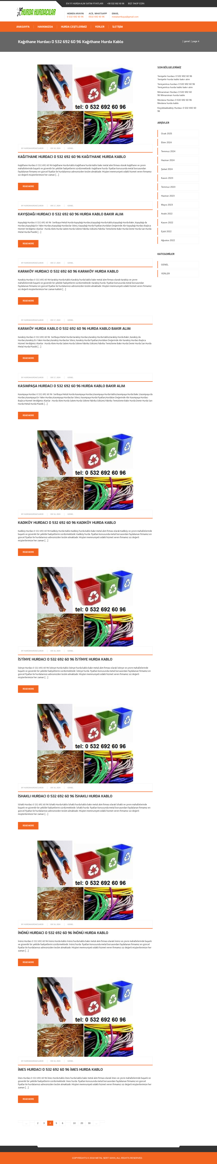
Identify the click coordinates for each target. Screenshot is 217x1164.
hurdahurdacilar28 (33, 148)
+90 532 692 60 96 (115, 3)
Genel (187, 41)
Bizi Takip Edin (136, 3)
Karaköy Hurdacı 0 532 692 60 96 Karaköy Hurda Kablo (68, 271)
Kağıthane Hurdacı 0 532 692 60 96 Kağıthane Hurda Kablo (72, 156)
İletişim (117, 26)
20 (82, 1123)
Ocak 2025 (166, 133)
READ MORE (28, 186)
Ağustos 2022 (168, 240)
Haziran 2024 (168, 160)
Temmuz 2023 (168, 187)
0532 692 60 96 (97, 16)
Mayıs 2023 (167, 204)
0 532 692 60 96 (75, 16)
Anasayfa (23, 26)
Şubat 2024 (167, 169)
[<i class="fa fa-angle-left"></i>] (102, 1121)
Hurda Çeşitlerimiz (74, 26)
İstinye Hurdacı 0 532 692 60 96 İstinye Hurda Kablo (65, 659)
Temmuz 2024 (168, 151)
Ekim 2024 (166, 142)
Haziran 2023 (168, 196)
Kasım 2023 (167, 178)
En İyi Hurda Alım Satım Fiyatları (84, 3)
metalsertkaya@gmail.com (125, 16)
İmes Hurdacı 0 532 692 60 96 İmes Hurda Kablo (60, 1069)
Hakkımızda (45, 26)
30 (89, 1123)
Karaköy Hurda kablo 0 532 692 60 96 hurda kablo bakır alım (74, 328)
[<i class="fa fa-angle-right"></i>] (20, 1121)
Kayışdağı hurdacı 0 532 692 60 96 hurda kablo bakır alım (70, 214)
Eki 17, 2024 (55, 206)
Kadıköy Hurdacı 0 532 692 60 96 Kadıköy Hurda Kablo (67, 522)
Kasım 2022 (167, 222)
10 (74, 1123)
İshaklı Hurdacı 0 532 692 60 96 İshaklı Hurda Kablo (65, 796)
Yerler (99, 26)
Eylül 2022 (166, 231)
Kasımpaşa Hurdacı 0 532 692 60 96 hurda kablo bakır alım (71, 386)
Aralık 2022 (167, 213)
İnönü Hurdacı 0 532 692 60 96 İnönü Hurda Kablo (63, 933)
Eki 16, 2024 (55, 514)
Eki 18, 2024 (55, 148)
